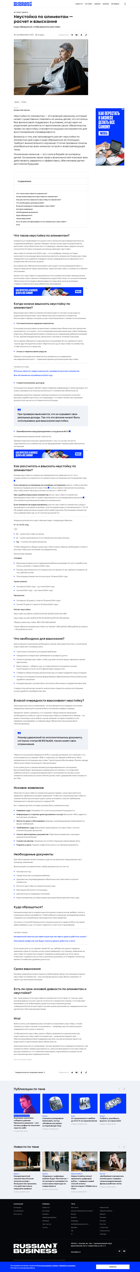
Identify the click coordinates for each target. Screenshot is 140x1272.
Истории (88, 4)
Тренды (103, 1234)
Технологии (105, 1231)
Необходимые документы (27, 212)
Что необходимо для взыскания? (30, 203)
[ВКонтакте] (124, 1251)
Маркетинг (104, 1207)
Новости (79, 4)
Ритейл (103, 1221)
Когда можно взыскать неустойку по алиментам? (37, 196)
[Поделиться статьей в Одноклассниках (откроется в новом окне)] (81, 35)
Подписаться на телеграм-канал (29, 1072)
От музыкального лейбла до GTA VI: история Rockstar (84, 1120)
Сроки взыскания (23, 218)
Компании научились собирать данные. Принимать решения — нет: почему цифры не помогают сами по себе (27, 1123)
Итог (18, 225)
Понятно (112, 1267)
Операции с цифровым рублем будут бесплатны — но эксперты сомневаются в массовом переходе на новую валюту (55, 1181)
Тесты (45, 1227)
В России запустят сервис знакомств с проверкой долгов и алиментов (46, 371)
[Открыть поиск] (125, 4)
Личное (103, 1217)
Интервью (115, 4)
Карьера (74, 1221)
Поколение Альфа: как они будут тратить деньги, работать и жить (44, 941)
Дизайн (74, 1227)
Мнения (97, 4)
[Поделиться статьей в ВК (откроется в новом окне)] (77, 35)
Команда (17, 1207)
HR (72, 1231)
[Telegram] (119, 1251)
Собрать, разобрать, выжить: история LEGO (110, 1120)
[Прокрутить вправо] (124, 1089)
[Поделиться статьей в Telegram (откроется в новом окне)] (72, 35)
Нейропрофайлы (49, 1217)
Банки (73, 1214)
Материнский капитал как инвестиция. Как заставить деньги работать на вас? (50, 937)
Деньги (25, 12)
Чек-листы (46, 1224)
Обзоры (106, 4)
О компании (18, 1211)
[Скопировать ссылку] (86, 35)
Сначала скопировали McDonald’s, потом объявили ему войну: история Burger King (52, 1122)
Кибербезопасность (79, 1224)
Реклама (74, 1207)
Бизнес (74, 1217)
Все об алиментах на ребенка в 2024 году (33, 375)
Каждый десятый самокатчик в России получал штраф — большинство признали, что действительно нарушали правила (25, 1182)
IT (71, 1234)
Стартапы (104, 1227)
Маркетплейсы (106, 1211)
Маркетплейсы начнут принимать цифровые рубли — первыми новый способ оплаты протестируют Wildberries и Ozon (84, 1182)
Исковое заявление (24, 209)
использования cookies (48, 1265)
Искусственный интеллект (82, 1211)
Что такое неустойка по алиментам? (31, 193)
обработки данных (67, 1265)
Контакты (18, 1214)
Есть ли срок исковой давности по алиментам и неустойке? (41, 222)
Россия (24, 102)
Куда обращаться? (24, 215)
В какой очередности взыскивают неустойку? (35, 206)
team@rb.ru (76, 1252)
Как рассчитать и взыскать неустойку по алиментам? (38, 200)
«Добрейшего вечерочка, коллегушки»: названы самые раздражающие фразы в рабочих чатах (112, 1179)
